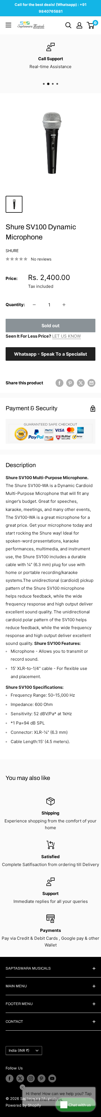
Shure (12, 250)
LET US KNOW (66, 336)
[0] (90, 25)
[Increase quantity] (64, 305)
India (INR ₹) (19, 1050)
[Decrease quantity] (34, 305)
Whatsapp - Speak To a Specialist (50, 354)
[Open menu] (8, 25)
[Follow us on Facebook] (9, 1078)
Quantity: (15, 304)
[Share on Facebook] (59, 383)
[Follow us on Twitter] (20, 1078)
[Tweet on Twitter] (81, 383)
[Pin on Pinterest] (70, 383)
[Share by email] (91, 383)
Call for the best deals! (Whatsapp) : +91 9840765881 (50, 8)
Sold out (50, 325)
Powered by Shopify (23, 1105)
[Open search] (68, 25)
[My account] (79, 25)
